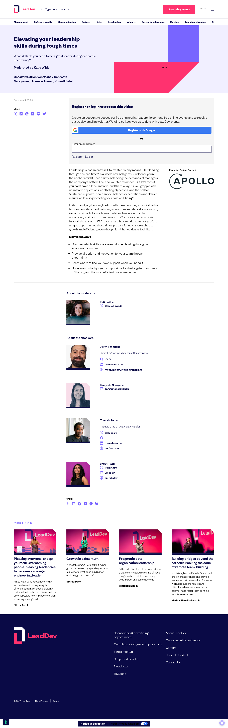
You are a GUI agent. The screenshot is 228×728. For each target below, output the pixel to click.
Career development (153, 22)
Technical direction (195, 22)
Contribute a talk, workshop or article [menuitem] (138, 644)
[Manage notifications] (222, 722)
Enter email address (83, 143)
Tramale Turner (42, 81)
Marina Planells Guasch (186, 600)
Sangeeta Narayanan (112, 385)
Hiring (99, 22)
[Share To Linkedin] (21, 114)
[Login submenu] (203, 8)
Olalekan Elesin (128, 585)
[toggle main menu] (212, 9)
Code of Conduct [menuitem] (177, 655)
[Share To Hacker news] (32, 114)
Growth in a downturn (82, 558)
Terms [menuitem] (56, 701)
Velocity (131, 22)
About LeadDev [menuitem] (176, 633)
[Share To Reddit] (27, 114)
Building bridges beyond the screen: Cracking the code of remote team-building (192, 562)
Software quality (43, 22)
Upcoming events (179, 9)
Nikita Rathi (21, 605)
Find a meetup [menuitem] (123, 651)
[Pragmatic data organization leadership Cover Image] (140, 541)
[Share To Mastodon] (38, 114)
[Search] (42, 9)
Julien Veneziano (39, 76)
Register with (141, 130)
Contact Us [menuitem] (173, 662)
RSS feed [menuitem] (120, 673)
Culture (86, 22)
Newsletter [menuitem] (121, 666)
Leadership (114, 22)
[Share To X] (15, 114)
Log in (89, 156)
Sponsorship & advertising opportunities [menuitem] (131, 635)
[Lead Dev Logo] (25, 9)
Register (77, 156)
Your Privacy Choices (125, 723)
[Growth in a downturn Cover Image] (87, 541)
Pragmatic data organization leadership (136, 560)
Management (21, 22)
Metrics (174, 22)
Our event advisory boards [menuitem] (183, 640)
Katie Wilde (41, 67)
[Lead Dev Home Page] (35, 653)
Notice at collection (92, 723)
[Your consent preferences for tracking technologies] (6, 722)
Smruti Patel (63, 81)
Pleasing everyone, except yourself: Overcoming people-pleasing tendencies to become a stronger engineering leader (35, 566)
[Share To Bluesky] (44, 114)
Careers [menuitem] (171, 647)
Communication (67, 22)
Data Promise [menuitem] (41, 701)
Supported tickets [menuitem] (126, 659)
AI (213, 22)
